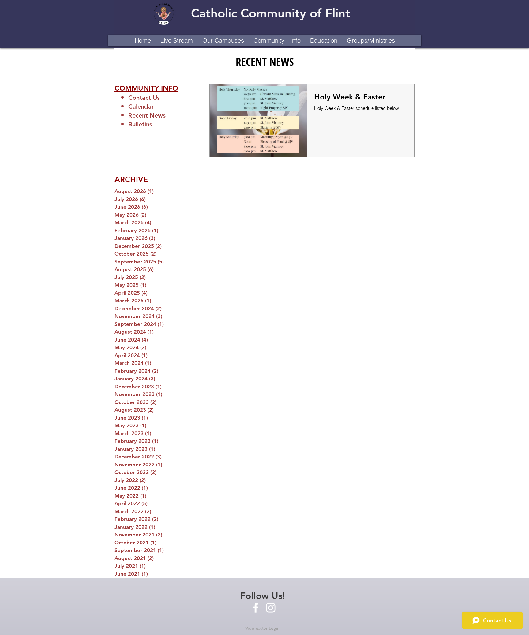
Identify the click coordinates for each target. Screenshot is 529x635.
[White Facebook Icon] (255, 607)
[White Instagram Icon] (270, 607)
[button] (223, 40)
